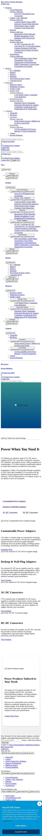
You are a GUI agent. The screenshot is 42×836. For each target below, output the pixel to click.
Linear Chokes (29, 26)
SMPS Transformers (21, 64)
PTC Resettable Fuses (26, 14)
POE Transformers (21, 58)
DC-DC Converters (30, 512)
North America (19, 121)
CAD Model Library (21, 95)
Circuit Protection (11, 777)
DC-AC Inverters (29, 46)
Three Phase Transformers (23, 61)
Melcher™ (18, 131)
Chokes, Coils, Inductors (14, 779)
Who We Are (6, 753)
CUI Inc (17, 129)
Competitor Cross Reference (25, 96)
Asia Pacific (25, 123)
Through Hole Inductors (30, 24)
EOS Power (32, 129)
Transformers (10, 785)
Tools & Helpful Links (9, 791)
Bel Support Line (7, 747)
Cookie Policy (7, 821)
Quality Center (10, 800)
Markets (8, 68)
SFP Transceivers (29, 38)
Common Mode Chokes (23, 22)
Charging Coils (20, 28)
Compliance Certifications (23, 107)
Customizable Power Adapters (14, 501)
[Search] (23, 152)
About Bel (9, 757)
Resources (9, 83)
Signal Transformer (29, 131)
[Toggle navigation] (15, 160)
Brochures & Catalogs (31, 105)
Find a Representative (17, 745)
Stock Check (9, 796)
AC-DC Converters (21, 44)
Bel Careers (5, 2)
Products (8, 8)
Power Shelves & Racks (29, 50)
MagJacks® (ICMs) (21, 34)
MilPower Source (11, 765)
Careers (8, 759)
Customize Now (6, 549)
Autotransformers (30, 62)
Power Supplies (10, 783)
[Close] (6, 169)
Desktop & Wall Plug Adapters (14, 507)
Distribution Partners (32, 745)
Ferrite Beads (19, 26)
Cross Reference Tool (13, 798)
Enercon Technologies (13, 763)
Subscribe (5, 743)
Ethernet (8, 781)
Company (8, 111)
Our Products (6, 773)
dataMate (24, 129)
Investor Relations (16, 2)
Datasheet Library (20, 103)
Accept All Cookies (21, 832)
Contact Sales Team (11, 716)
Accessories (18, 16)
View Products (6, 580)
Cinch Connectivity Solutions (15, 761)
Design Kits (30, 28)
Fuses (16, 14)
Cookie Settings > (21, 825)
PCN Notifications (30, 109)
